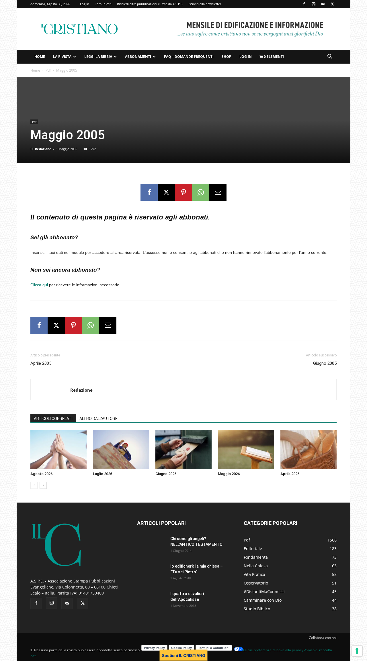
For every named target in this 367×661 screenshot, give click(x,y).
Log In (84, 4)
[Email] (218, 192)
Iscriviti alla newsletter (204, 4)
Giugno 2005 (325, 363)
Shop (226, 56)
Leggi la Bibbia (98, 56)
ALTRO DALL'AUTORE (98, 418)
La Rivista (62, 56)
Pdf (48, 70)
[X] (332, 4)
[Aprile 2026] (308, 449)
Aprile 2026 (289, 474)
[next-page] (43, 485)
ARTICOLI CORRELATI (53, 418)
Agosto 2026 (41, 474)
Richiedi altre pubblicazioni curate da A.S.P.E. (150, 4)
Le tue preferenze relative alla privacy (273, 650)
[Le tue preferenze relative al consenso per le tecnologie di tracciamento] (357, 651)
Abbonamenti (138, 56)
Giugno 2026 (165, 474)
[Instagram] (313, 4)
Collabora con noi (323, 637)
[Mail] (323, 4)
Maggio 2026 (229, 474)
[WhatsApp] (200, 192)
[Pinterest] (183, 192)
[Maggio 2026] (246, 449)
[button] (330, 57)
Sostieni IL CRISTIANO (183, 655)
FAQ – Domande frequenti (189, 56)
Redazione (43, 149)
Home (39, 56)
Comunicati (103, 4)
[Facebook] (304, 4)
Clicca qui (39, 285)
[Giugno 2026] (183, 449)
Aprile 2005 (40, 363)
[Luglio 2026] (121, 449)
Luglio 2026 (102, 474)
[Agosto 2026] (58, 449)
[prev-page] (34, 485)
